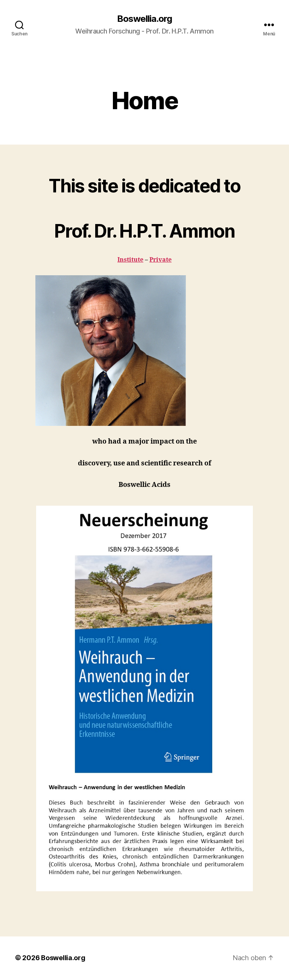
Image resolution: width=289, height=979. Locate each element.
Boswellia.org (144, 18)
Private (160, 260)
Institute (130, 260)
